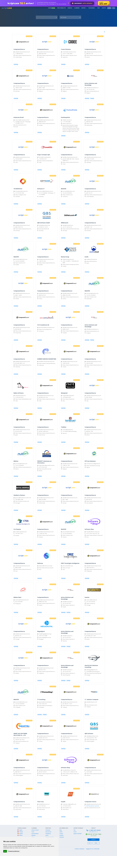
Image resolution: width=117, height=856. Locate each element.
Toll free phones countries (92, 806)
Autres (47, 835)
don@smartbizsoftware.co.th (22, 737)
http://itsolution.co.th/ (91, 705)
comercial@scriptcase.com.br (22, 120)
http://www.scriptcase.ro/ (68, 673)
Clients (61, 831)
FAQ (74, 830)
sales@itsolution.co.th (91, 702)
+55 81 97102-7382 (94, 834)
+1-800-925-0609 (94, 830)
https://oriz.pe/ (66, 567)
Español (21, 833)
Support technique (78, 833)
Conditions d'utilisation (79, 848)
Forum (75, 831)
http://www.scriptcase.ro (68, 605)
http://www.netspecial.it (68, 399)
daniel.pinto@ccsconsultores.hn (47, 327)
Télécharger (91, 8)
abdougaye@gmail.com (91, 669)
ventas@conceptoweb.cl (45, 157)
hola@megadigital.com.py (45, 634)
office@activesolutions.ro (92, 87)
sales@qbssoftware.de (44, 225)
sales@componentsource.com (22, 51)
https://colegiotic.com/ (20, 194)
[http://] (46, 195)
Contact (61, 833)
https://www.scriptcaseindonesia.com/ (47, 363)
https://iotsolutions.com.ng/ (93, 465)
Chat (89, 843)
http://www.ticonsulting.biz (45, 705)
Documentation (35, 833)
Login (109, 8)
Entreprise (62, 837)
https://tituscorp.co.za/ (44, 807)
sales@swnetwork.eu (67, 225)
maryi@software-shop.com (92, 531)
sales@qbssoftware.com (92, 736)
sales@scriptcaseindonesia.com (46, 361)
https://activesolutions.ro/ (92, 91)
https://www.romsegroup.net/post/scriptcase (71, 264)
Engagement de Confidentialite (92, 848)
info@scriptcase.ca (67, 120)
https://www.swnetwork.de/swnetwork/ (71, 228)
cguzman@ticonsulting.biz (45, 702)
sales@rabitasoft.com (20, 395)
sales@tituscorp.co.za (44, 804)
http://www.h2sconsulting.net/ (93, 673)
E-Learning (76, 8)
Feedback (93, 839)
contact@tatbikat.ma (67, 429)
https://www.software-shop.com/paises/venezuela (71, 773)
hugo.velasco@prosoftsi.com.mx (47, 465)
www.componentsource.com (93, 807)
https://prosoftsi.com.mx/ (45, 469)
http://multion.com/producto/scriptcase (23, 467)
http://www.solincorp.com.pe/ (46, 567)
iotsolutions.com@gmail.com (93, 463)
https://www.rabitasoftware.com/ (23, 399)
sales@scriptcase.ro (67, 601)
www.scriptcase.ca (66, 123)
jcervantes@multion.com (68, 191)
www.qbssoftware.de (44, 228)
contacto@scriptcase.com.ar (69, 51)
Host (98, 8)
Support (83, 8)
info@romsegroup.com (68, 259)
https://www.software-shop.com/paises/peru (94, 535)
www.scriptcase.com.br (20, 125)
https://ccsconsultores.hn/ (45, 329)
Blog (61, 830)
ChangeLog (48, 833)
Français (21, 831)
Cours (51, 8)
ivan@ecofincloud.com (91, 259)
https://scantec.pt (90, 603)
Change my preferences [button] (13, 851)
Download (48, 830)
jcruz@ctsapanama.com (21, 531)
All (104, 31)
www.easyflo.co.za (66, 807)
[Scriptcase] (7, 8)
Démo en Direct (35, 830)
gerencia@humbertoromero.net (23, 497)
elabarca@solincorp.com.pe (45, 565)
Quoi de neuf (48, 831)
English (20, 830)
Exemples (70, 8)
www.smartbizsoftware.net (21, 741)
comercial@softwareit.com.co (46, 191)
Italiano (20, 835)
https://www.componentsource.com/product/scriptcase (23, 55)
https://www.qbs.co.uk (91, 739)
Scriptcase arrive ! (20, 3)
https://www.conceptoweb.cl (46, 160)
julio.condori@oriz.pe (67, 565)
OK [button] (5, 851)
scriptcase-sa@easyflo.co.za (69, 804)
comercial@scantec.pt (91, 599)
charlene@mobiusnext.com (22, 599)
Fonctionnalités (61, 8)
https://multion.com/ (67, 194)
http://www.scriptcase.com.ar (69, 55)
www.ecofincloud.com (91, 261)
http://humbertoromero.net (22, 501)
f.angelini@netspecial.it (68, 395)
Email (96, 843)
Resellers (61, 835)
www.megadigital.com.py (45, 637)
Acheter (104, 8)
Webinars (34, 835)
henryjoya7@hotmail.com (21, 191)
